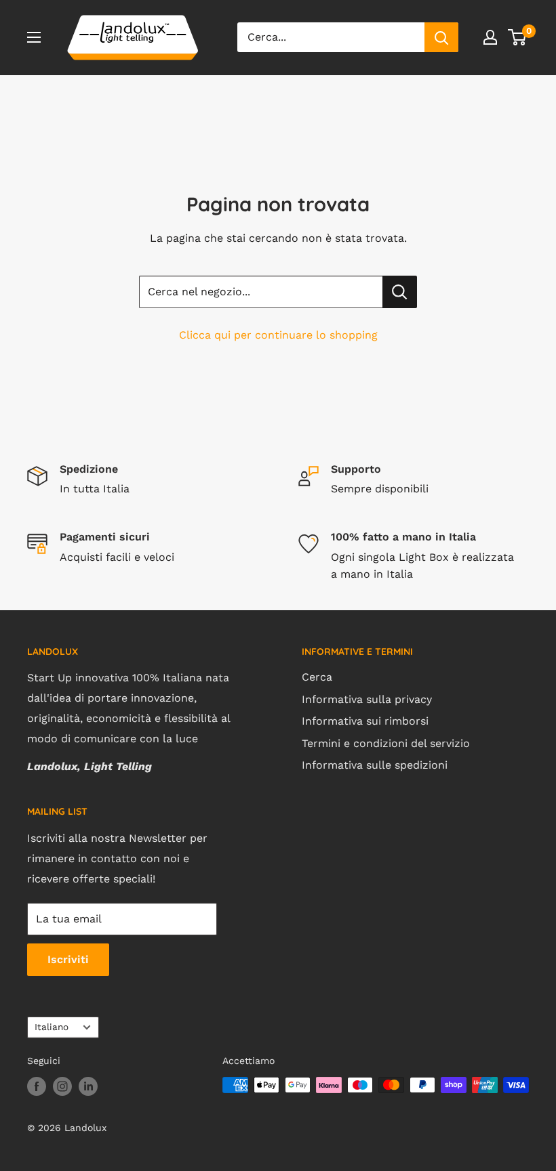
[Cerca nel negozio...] (399, 292)
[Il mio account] (490, 37)
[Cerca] (441, 37)
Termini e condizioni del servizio (386, 743)
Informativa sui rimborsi (365, 721)
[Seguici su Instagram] (62, 1087)
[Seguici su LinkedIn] (88, 1087)
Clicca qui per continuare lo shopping (278, 334)
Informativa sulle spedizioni (375, 765)
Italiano (51, 1026)
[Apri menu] (34, 37)
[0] (517, 37)
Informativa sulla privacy (367, 699)
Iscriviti (68, 959)
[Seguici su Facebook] (36, 1087)
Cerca (317, 676)
